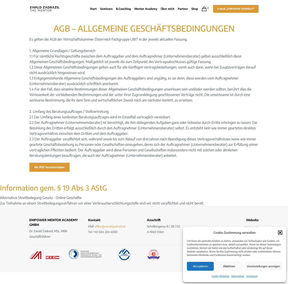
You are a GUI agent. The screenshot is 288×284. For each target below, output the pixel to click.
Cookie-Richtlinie (220, 276)
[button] (280, 233)
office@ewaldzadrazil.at (110, 226)
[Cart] (202, 9)
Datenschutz (238, 276)
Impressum (252, 276)
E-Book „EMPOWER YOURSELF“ (235, 8)
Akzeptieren (200, 266)
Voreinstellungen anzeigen (263, 266)
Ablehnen (229, 266)
